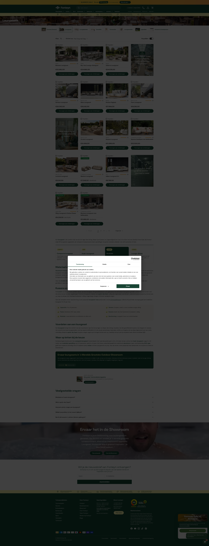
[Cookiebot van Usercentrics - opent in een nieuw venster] (132, 259)
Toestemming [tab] (80, 264)
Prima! (128, 286)
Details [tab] (105, 264)
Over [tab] (129, 264)
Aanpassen (103, 286)
